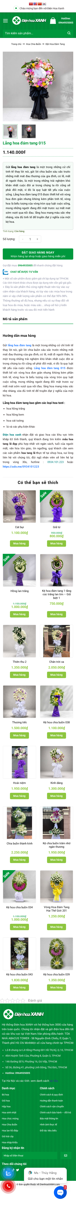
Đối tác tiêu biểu (48, 1130)
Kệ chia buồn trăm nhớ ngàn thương (56, 845)
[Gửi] (69, 33)
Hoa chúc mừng (10, 1118)
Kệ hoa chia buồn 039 (56, 974)
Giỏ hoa (6, 1100)
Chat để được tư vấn (24, 271)
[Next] (67, 86)
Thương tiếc (19, 722)
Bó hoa (5, 1094)
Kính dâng (57, 783)
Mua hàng (19, 543)
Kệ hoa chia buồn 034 (19, 907)
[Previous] (9, 86)
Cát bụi (19, 527)
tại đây (54, 1080)
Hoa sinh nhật (9, 1112)
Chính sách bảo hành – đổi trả (55, 1112)
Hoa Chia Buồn (33, 44)
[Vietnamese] (31, 4)
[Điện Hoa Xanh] (29, 20)
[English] (35, 4)
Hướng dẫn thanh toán (51, 1100)
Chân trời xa (56, 661)
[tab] (38, 319)
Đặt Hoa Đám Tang (55, 44)
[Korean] (44, 4)
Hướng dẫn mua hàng (19, 335)
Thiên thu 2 (19, 661)
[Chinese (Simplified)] (40, 4)
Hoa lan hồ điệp (10, 1130)
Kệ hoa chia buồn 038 (56, 722)
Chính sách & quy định (51, 1094)
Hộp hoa (6, 1106)
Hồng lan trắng (20, 591)
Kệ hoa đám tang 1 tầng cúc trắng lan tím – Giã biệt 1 (56, 594)
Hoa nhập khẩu (10, 1142)
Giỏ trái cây (7, 1136)
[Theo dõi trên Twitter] (17, 1170)
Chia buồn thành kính (19, 843)
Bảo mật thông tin (49, 1118)
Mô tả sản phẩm (15, 319)
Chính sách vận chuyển (52, 1106)
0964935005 (25, 265)
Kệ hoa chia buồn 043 (19, 974)
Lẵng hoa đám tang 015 (49, 368)
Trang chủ (16, 44)
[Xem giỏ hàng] (53, 21)
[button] (5, 21)
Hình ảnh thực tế (48, 1124)
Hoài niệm (19, 783)
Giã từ (56, 527)
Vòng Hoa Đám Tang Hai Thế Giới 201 (56, 909)
